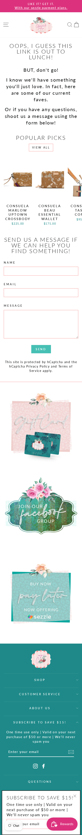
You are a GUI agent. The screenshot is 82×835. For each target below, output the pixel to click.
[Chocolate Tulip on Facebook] (43, 765)
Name (10, 262)
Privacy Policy (38, 366)
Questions (40, 781)
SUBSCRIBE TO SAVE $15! (39, 722)
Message (13, 305)
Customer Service (40, 694)
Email (10, 284)
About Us (40, 708)
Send (41, 349)
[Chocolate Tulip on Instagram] (35, 765)
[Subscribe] (71, 752)
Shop (39, 680)
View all (41, 147)
